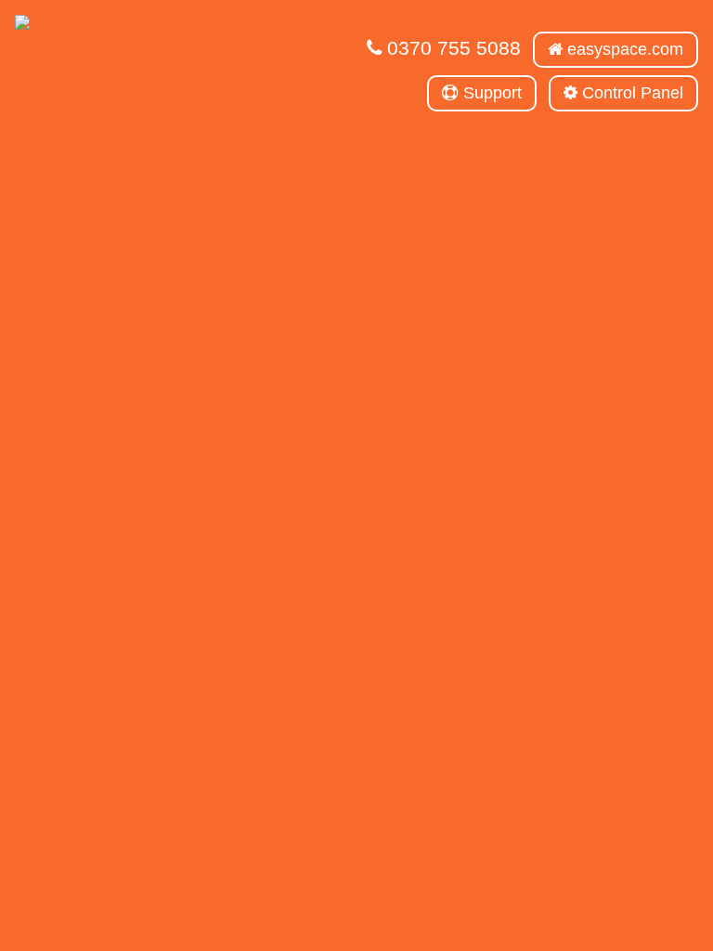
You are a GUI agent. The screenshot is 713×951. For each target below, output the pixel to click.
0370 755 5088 (451, 48)
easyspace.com (623, 49)
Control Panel (630, 93)
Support (490, 93)
